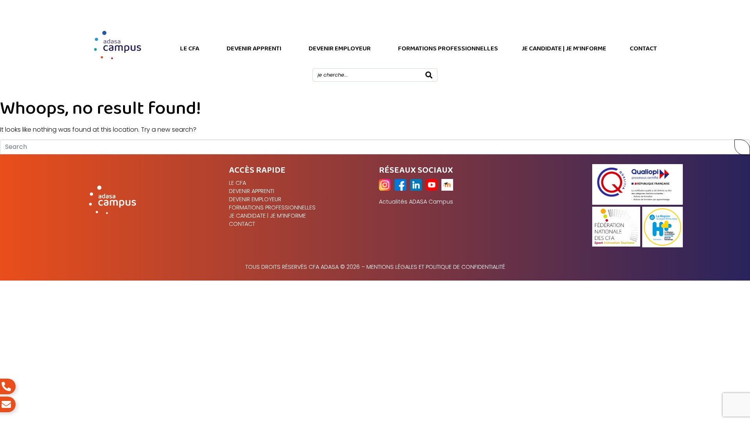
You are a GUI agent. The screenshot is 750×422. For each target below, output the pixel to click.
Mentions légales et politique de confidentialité (435, 267)
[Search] (429, 75)
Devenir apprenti (254, 48)
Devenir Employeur (340, 48)
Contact (643, 48)
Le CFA (189, 48)
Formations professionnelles (448, 48)
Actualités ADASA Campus (416, 202)
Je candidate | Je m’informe (563, 48)
